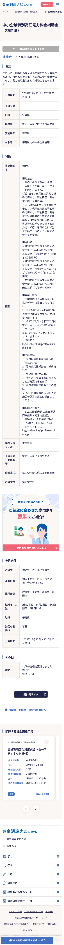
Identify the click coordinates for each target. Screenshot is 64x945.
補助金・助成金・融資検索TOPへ (27, 710)
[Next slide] (36, 808)
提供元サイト (30, 694)
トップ (5, 11)
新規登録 (46, 4)
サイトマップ (41, 917)
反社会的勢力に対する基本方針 (17, 924)
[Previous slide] (26, 808)
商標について (38, 924)
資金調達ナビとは (16, 839)
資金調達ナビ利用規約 (24, 917)
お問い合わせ (52, 924)
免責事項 (49, 911)
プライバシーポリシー (33, 911)
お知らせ (11, 846)
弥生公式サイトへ (30, 930)
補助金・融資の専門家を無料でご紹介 (27, 940)
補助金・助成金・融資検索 (26, 11)
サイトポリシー (15, 911)
